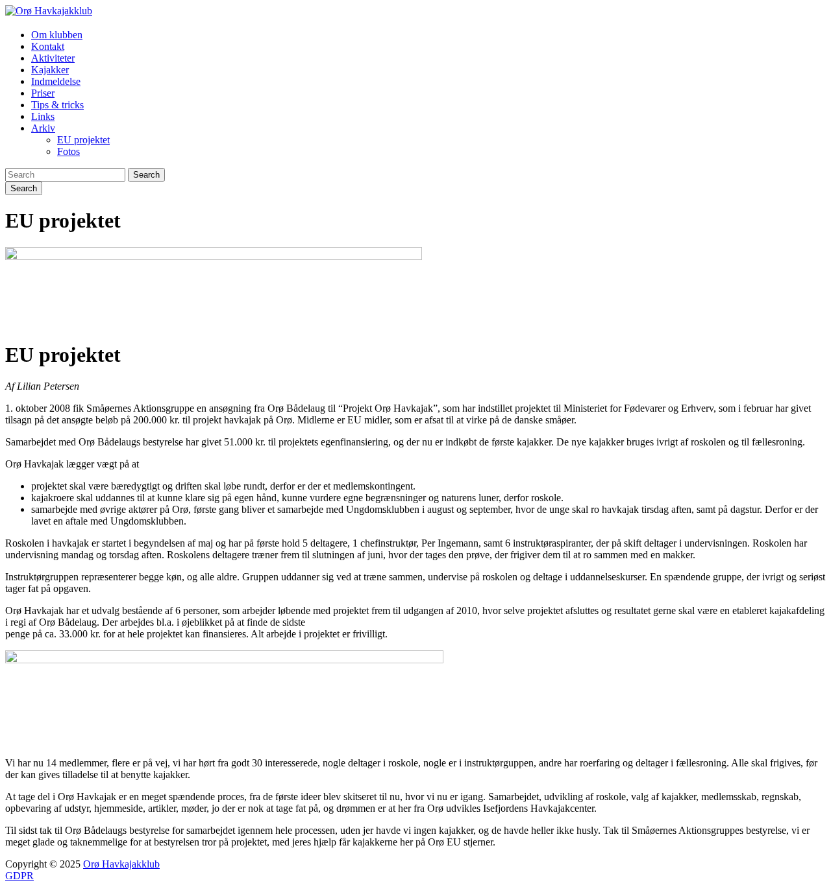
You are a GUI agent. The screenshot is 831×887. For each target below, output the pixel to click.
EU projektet (83, 139)
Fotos (68, 151)
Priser (43, 93)
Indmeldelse (56, 81)
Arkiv (43, 128)
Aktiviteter (53, 58)
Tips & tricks (57, 104)
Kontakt (47, 46)
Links (43, 116)
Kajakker (50, 69)
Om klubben (56, 34)
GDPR (19, 875)
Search (146, 175)
